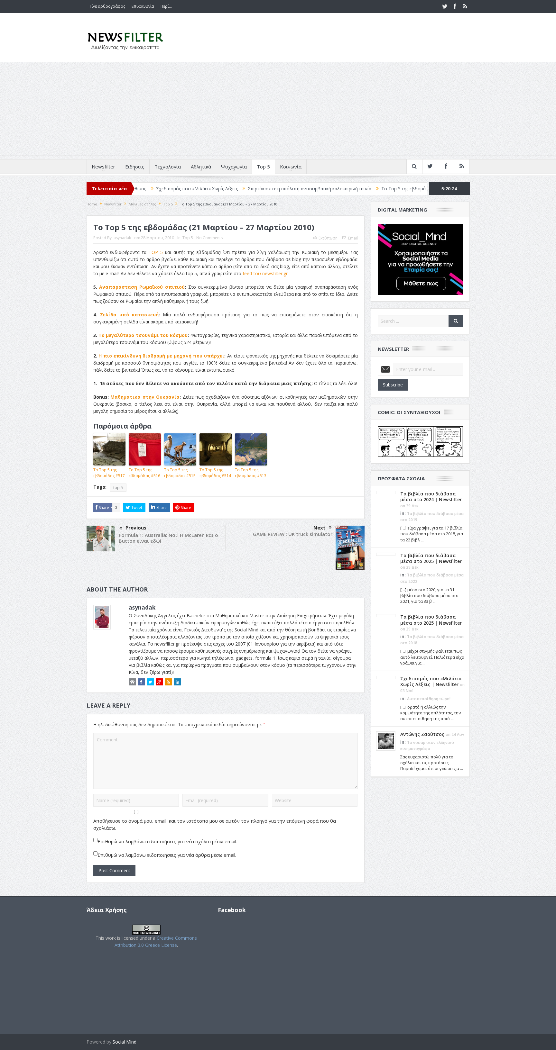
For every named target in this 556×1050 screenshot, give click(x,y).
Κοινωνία (290, 166)
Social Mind (124, 1042)
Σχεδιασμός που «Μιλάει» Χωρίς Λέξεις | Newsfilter (431, 681)
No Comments (209, 237)
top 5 (118, 487)
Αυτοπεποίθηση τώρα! (428, 699)
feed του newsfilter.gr (265, 273)
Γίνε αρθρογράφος (107, 6)
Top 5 (263, 166)
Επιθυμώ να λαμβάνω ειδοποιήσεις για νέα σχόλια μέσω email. (167, 841)
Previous (135, 527)
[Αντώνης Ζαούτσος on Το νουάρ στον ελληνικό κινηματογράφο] (386, 741)
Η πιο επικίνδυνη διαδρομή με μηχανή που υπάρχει (161, 356)
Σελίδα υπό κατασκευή (129, 315)
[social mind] (420, 259)
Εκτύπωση (328, 238)
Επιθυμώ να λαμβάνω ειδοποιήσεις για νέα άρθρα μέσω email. (166, 855)
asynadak (122, 237)
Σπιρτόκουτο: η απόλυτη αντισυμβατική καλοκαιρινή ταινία (273, 189)
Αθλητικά (201, 166)
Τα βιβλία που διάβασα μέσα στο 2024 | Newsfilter (431, 496)
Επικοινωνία (143, 6)
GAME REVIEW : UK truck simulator (292, 534)
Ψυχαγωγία (234, 166)
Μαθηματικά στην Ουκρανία (145, 397)
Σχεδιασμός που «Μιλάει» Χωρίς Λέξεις (161, 189)
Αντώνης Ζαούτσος (422, 734)
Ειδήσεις (134, 166)
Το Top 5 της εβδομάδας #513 (250, 472)
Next (319, 527)
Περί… (166, 6)
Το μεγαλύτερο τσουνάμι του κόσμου (143, 335)
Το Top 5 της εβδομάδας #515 (180, 472)
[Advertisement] (278, 111)
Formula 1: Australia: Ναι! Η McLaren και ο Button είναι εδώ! (168, 538)
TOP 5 (156, 252)
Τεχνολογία (167, 166)
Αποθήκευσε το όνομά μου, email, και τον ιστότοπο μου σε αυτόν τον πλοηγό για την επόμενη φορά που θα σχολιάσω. (214, 824)
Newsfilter (103, 166)
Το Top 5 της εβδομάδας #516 (144, 472)
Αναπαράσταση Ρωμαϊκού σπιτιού (142, 287)
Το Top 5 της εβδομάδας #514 (215, 472)
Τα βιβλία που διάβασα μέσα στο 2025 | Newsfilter (431, 558)
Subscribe (393, 385)
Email (353, 238)
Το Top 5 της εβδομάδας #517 (377, 189)
